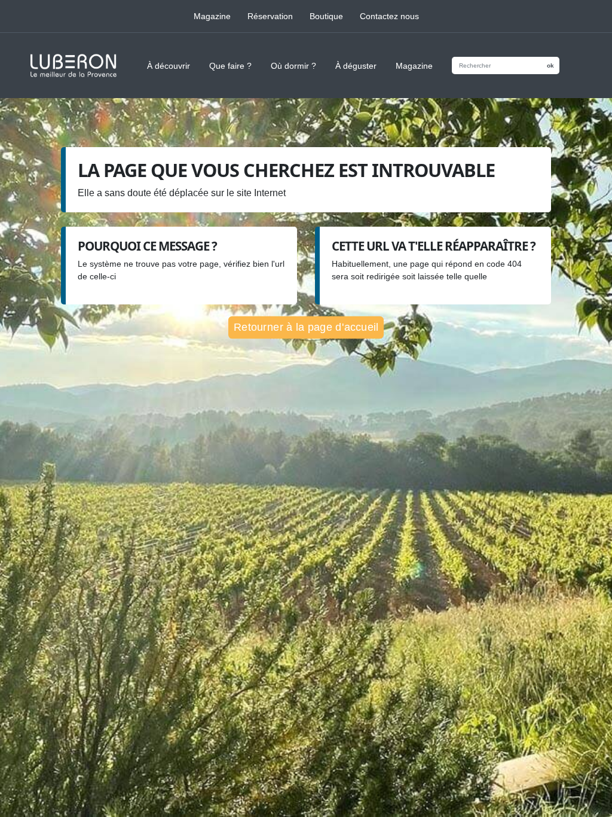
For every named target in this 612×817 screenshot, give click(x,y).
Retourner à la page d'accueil (306, 327)
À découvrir (168, 66)
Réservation (270, 16)
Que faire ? (230, 66)
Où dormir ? (293, 66)
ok (550, 65)
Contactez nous (389, 16)
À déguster (356, 66)
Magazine (212, 16)
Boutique (326, 16)
